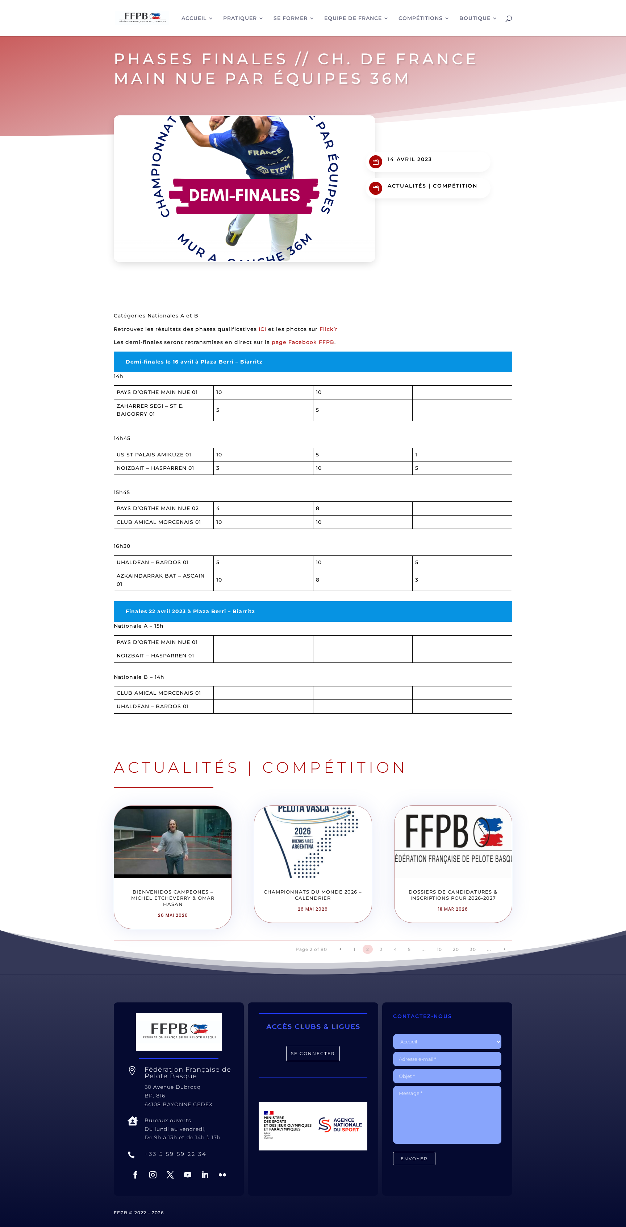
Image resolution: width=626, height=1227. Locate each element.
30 (473, 949)
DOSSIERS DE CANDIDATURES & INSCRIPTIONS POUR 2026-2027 (453, 895)
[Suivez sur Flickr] (222, 1175)
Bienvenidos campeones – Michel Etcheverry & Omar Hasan (172, 898)
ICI (262, 329)
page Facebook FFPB (303, 342)
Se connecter (313, 1053)
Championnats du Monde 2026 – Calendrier (313, 895)
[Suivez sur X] (170, 1175)
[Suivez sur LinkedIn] (205, 1175)
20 (456, 949)
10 (439, 949)
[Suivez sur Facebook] (135, 1175)
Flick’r (329, 329)
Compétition (455, 185)
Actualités (407, 185)
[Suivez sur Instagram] (153, 1175)
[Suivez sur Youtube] (187, 1175)
